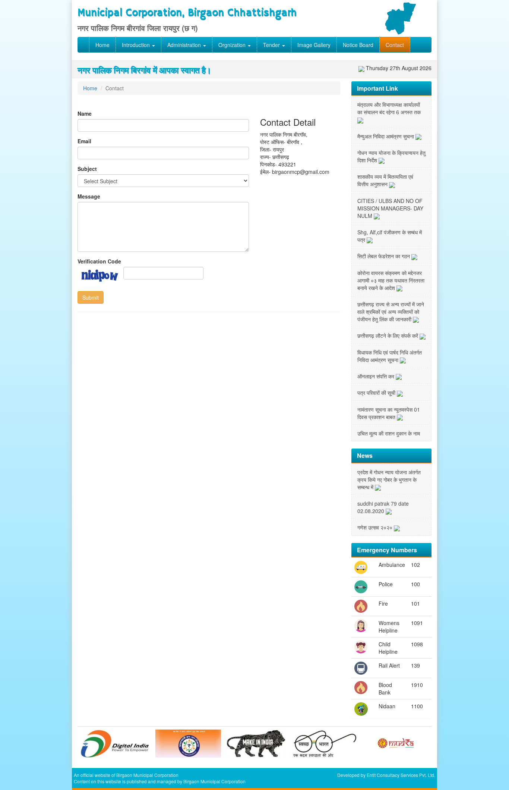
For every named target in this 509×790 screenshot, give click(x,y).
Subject (87, 168)
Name (85, 113)
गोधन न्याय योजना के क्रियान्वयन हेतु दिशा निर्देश (391, 156)
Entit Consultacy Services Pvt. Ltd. (401, 775)
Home (102, 45)
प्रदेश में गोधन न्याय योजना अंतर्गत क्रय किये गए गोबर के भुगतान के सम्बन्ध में (389, 479)
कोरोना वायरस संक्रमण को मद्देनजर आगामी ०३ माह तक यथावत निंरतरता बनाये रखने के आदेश (390, 280)
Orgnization (232, 45)
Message (89, 196)
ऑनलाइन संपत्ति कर (376, 376)
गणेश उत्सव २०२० (375, 527)
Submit (90, 297)
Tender (272, 45)
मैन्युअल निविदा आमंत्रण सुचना (386, 136)
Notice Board (358, 45)
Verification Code (99, 261)
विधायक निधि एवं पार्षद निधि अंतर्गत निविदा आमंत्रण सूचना (389, 356)
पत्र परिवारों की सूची (377, 392)
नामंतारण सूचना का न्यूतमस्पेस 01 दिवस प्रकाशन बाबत (388, 413)
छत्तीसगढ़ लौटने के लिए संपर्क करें (388, 335)
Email (84, 141)
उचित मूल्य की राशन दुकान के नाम (388, 433)
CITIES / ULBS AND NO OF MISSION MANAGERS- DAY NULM (390, 208)
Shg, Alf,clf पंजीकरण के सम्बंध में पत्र (389, 235)
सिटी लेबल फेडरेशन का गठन (384, 256)
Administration (184, 45)
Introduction (136, 45)
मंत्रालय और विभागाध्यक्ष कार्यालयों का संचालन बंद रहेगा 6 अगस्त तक (389, 108)
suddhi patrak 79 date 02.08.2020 (383, 507)
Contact (395, 45)
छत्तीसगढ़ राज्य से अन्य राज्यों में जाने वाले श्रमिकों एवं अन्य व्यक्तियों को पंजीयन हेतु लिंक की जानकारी (390, 311)
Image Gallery (314, 45)
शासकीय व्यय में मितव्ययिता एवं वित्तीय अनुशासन (385, 180)
